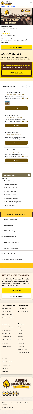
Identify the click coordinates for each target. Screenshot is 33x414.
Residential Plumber (8, 318)
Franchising (21, 346)
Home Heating (22, 308)
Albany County (6, 333)
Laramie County (6, 330)
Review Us (5, 371)
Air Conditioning (23, 311)
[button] (30, 3)
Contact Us (5, 368)
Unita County (6, 343)
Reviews (20, 336)
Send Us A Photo (7, 365)
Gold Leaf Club (22, 349)
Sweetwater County (7, 327)
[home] (6, 3)
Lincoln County (6, 336)
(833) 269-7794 (16, 290)
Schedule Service (16, 296)
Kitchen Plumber (7, 311)
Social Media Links (23, 352)
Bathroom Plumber (7, 314)
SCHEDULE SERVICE (16, 47)
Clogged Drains (6, 308)
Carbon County (6, 346)
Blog (19, 327)
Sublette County (6, 340)
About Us (20, 340)
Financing (21, 343)
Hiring (20, 330)
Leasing (20, 333)
